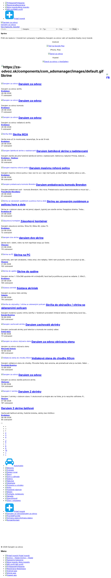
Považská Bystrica (9, 365)
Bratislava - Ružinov (9, 158)
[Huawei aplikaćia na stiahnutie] (8, 543)
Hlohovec (5, 382)
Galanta (4, 295)
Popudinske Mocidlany (10, 192)
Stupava (4, 262)
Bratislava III (6, 211)
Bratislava (5, 91)
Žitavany (4, 245)
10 (6, 450)
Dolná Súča (6, 332)
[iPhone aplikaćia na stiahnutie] (7, 535)
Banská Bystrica (8, 315)
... (6, 439)
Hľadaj (74, 29)
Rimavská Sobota (8, 349)
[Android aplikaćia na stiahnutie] (8, 528)
